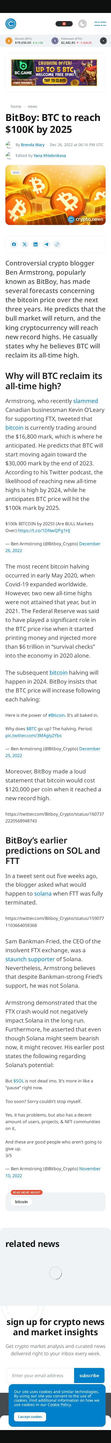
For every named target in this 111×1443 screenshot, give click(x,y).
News (32, 106)
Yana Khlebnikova (50, 155)
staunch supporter (30, 959)
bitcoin (14, 427)
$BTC (31, 729)
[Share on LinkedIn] (36, 244)
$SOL (18, 1081)
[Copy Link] (57, 244)
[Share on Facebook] (14, 244)
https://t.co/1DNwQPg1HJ (44, 530)
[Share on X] (25, 244)
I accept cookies (30, 1416)
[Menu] (100, 24)
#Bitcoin (56, 715)
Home (16, 106)
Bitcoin (21, 1201)
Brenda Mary (32, 144)
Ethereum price (71, 41)
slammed (85, 401)
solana (43, 893)
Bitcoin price (24, 41)
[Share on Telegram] (46, 244)
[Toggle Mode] (82, 23)
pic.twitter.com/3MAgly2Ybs (33, 735)
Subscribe (89, 1375)
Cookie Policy (59, 1404)
